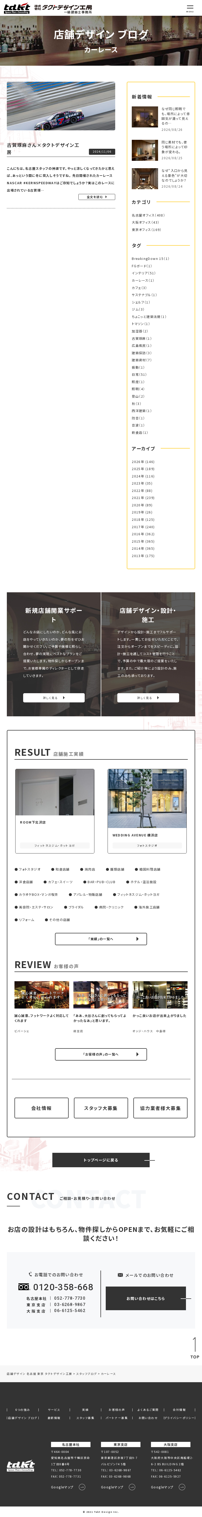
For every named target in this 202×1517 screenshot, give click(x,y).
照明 (135, 389)
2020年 (138, 505)
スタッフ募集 (85, 1418)
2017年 (138, 526)
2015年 (138, 541)
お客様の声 (117, 1409)
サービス (54, 1409)
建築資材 (139, 360)
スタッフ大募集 (101, 1108)
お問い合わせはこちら (146, 1298)
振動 (135, 367)
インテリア (140, 273)
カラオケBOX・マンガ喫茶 (38, 894)
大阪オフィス (141, 222)
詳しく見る (50, 698)
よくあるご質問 (148, 1409)
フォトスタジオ (30, 869)
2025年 (138, 468)
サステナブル (141, 294)
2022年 (138, 490)
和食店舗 (62, 869)
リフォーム (26, 919)
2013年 (138, 555)
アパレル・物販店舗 (88, 894)
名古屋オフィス (143, 215)
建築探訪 (139, 353)
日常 (135, 374)
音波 (135, 425)
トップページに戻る (101, 1160)
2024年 (138, 476)
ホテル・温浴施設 (143, 882)
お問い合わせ (148, 1418)
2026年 (138, 461)
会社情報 (41, 1108)
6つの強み (22, 1409)
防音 (135, 418)
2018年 (138, 519)
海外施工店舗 (149, 907)
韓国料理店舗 (149, 869)
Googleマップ (62, 1487)
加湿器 (137, 331)
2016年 (138, 534)
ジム (135, 309)
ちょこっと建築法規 (146, 316)
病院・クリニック (111, 907)
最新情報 (54, 1418)
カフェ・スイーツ (60, 882)
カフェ (136, 287)
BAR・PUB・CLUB (101, 882)
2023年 (138, 483)
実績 (85, 1409)
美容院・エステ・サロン (36, 907)
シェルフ (138, 302)
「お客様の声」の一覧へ (101, 1054)
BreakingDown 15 (148, 258)
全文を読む (95, 197)
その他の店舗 (59, 919)
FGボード (139, 266)
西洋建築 (139, 410)
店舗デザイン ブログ (22, 1418)
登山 (135, 396)
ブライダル (76, 907)
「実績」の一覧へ (100, 939)
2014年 (138, 548)
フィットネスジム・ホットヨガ (138, 894)
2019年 (138, 512)
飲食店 (137, 432)
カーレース (140, 280)
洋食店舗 (26, 882)
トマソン (138, 323)
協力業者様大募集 (160, 1108)
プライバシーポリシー (179, 1418)
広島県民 (139, 345)
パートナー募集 (117, 1418)
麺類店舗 (117, 869)
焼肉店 (90, 869)
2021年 (138, 497)
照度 (135, 381)
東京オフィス (141, 229)
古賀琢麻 (139, 338)
